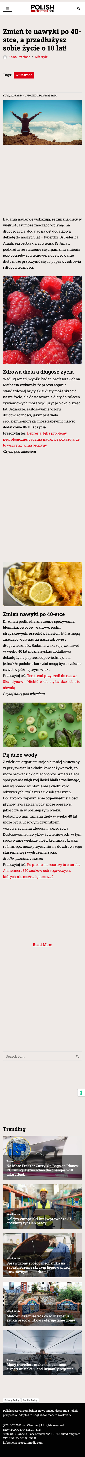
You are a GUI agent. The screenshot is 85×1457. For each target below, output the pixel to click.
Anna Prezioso (19, 57)
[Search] (78, 8)
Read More (42, 944)
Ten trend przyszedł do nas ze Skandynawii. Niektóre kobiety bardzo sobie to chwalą (41, 681)
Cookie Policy (30, 1400)
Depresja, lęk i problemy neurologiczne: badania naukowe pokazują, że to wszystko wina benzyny (41, 439)
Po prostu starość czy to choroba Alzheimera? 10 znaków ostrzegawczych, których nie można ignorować (41, 870)
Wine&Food (24, 75)
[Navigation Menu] (7, 8)
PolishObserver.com (16, 1410)
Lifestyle (41, 57)
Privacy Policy (12, 1400)
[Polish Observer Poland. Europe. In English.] (42, 8)
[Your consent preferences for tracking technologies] (81, 1092)
